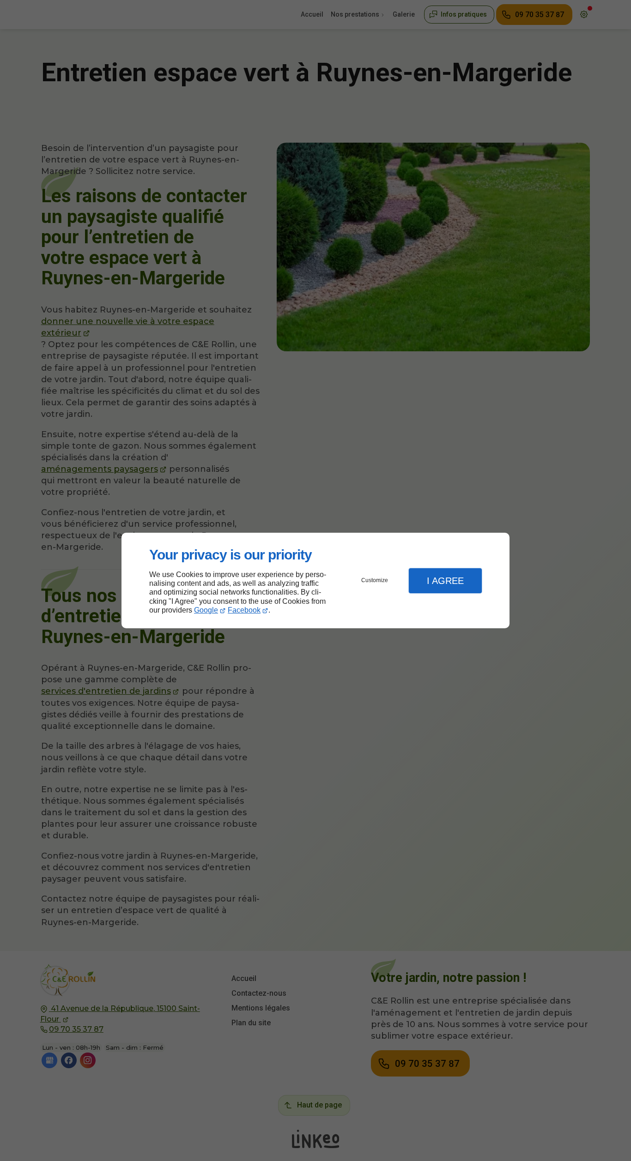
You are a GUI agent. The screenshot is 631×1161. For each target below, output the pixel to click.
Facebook (244, 610)
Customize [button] (374, 580)
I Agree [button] (445, 581)
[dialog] (315, 580)
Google (206, 610)
